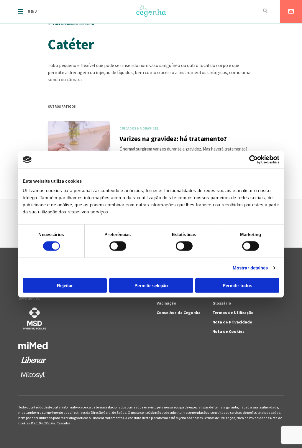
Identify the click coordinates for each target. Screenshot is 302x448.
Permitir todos (237, 285)
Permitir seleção (151, 285)
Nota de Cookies (228, 331)
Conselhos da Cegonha (179, 312)
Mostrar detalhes (250, 267)
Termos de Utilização (233, 312)
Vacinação (166, 303)
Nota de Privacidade (232, 322)
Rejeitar (65, 285)
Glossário (221, 303)
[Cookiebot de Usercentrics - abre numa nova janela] (253, 159)
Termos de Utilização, (220, 418)
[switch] (111, 246)
